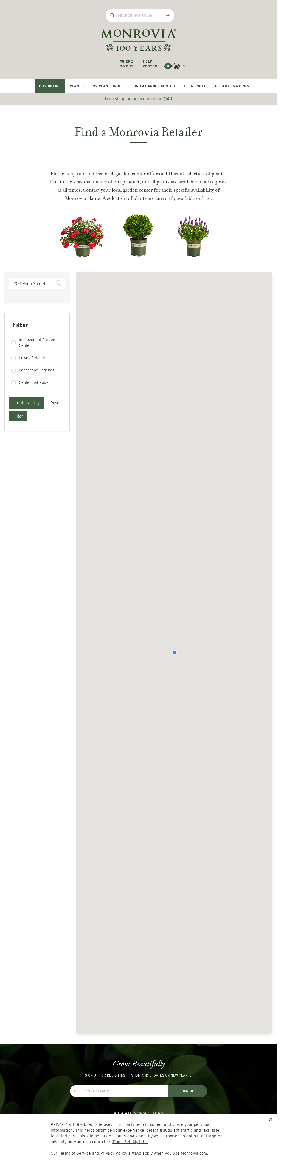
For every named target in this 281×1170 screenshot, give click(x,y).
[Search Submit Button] (167, 15)
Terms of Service (75, 1153)
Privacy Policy (113, 1153)
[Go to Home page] (138, 40)
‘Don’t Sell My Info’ (130, 1142)
